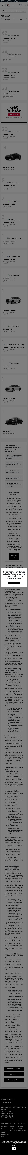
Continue (14, 583)
